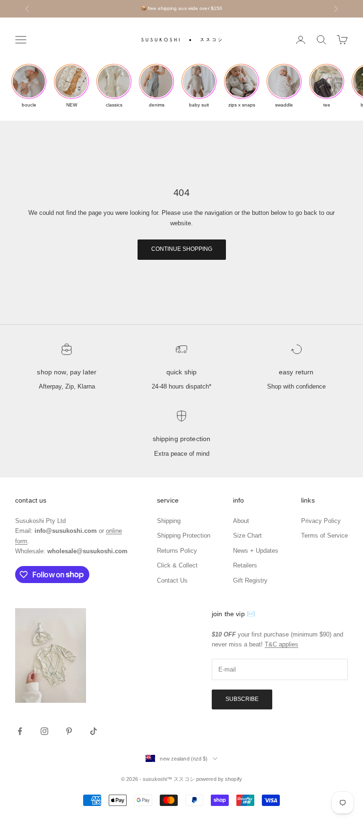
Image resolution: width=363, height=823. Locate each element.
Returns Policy (177, 550)
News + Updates (255, 550)
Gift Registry (250, 580)
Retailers (245, 565)
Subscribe (242, 699)
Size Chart (247, 535)
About (241, 520)
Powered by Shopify (219, 779)
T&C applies (281, 644)
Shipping (169, 520)
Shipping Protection (182, 438)
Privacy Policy (321, 520)
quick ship (181, 372)
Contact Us (172, 580)
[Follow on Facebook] (20, 731)
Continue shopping (181, 249)
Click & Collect (177, 565)
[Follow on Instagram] (44, 731)
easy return (296, 372)
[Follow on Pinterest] (69, 731)
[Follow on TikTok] (93, 731)
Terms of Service (324, 535)
